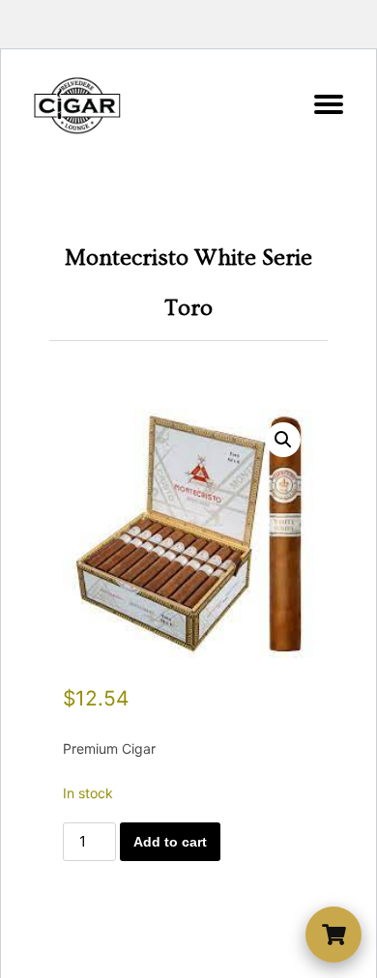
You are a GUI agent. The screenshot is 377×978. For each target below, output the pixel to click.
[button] (283, 439)
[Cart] (333, 934)
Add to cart (170, 841)
